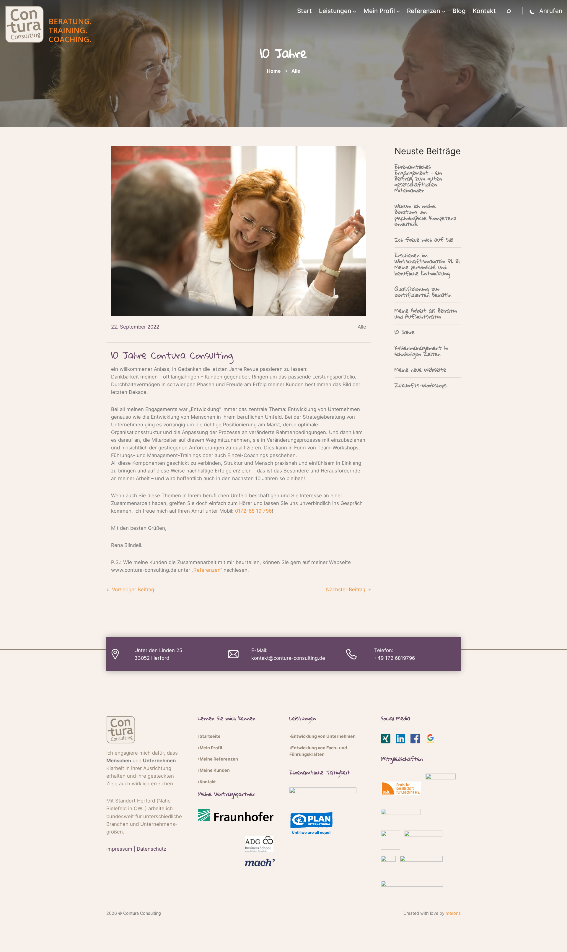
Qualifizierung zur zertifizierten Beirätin (423, 292)
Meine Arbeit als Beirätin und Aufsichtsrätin (426, 313)
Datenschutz (151, 849)
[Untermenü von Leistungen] (354, 11)
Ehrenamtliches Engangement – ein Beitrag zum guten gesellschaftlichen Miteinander (418, 179)
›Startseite (209, 736)
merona (453, 913)
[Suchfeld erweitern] (509, 11)
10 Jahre (405, 332)
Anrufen (550, 10)
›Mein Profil (210, 747)
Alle (295, 71)
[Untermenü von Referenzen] (443, 11)
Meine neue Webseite (420, 370)
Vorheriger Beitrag (133, 589)
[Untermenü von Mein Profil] (398, 11)
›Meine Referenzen (218, 758)
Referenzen (206, 570)
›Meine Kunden (214, 770)
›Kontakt (207, 781)
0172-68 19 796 (253, 511)
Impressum (119, 849)
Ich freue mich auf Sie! (424, 240)
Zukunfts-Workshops (421, 385)
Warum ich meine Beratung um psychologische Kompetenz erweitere (426, 215)
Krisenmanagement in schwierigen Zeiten (421, 351)
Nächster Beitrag (345, 589)
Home (274, 71)
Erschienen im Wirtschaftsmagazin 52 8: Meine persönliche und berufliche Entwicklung (427, 264)
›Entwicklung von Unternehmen (322, 736)
